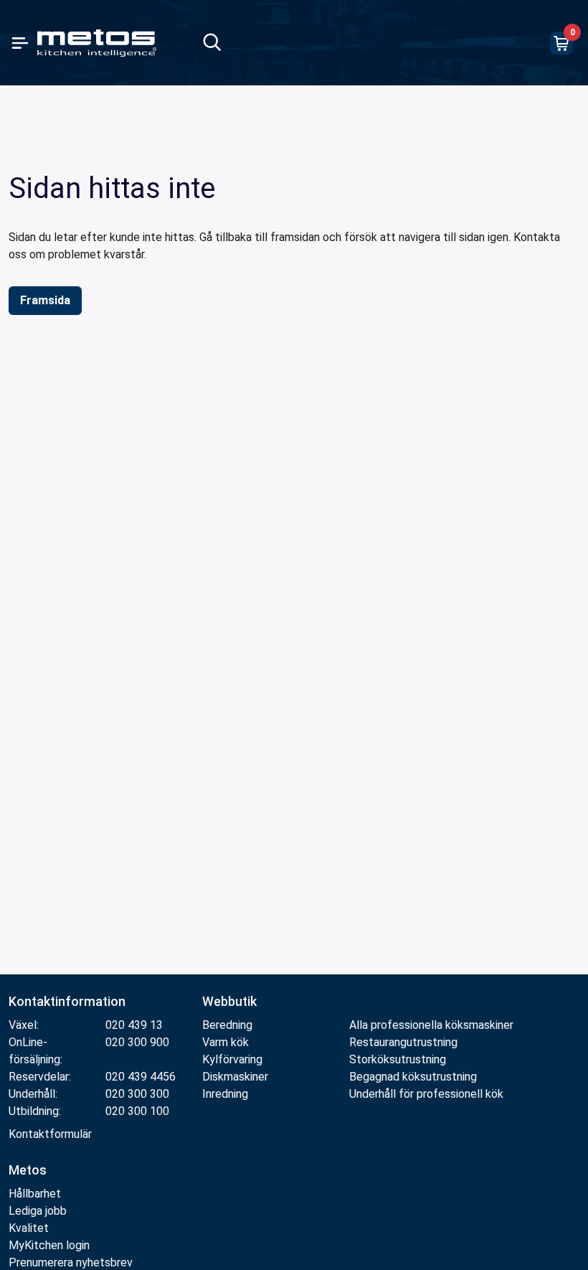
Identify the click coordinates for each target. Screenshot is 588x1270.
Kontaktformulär (50, 1134)
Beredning (227, 1025)
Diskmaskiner (235, 1076)
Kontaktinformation (67, 1001)
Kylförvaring (232, 1059)
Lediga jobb (38, 1211)
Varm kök (225, 1042)
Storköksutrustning (397, 1059)
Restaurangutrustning (403, 1042)
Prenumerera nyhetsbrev (71, 1262)
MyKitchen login (49, 1245)
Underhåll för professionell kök (426, 1094)
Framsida (45, 300)
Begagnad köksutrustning (413, 1076)
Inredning (225, 1094)
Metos (28, 1169)
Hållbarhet (35, 1193)
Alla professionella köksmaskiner (431, 1025)
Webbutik (229, 1001)
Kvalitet (29, 1228)
